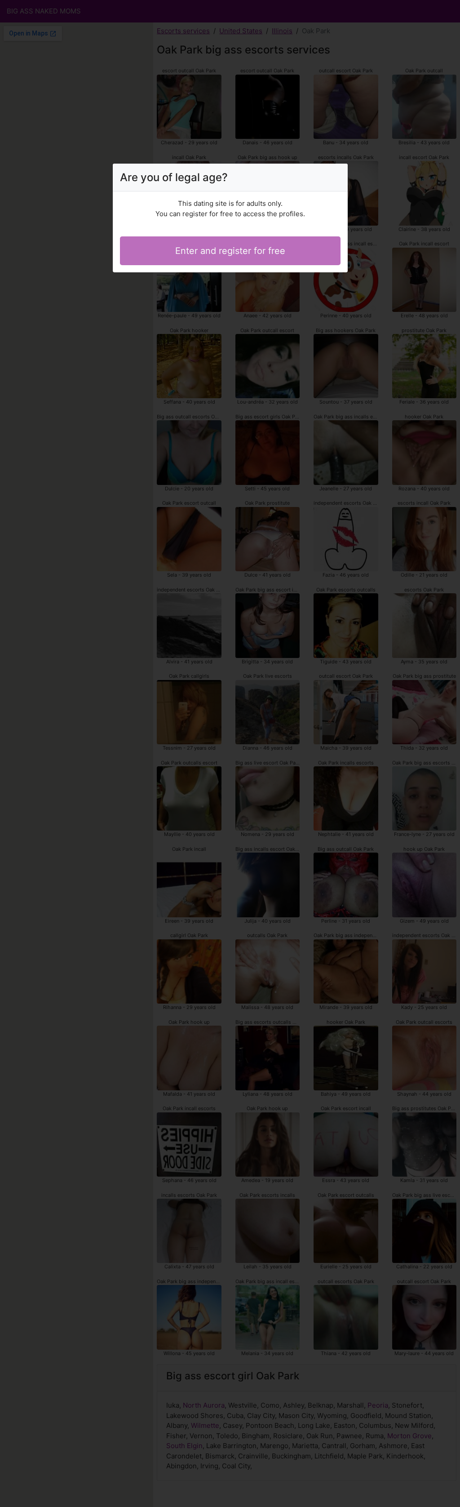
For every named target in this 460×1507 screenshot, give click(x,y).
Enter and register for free (230, 250)
